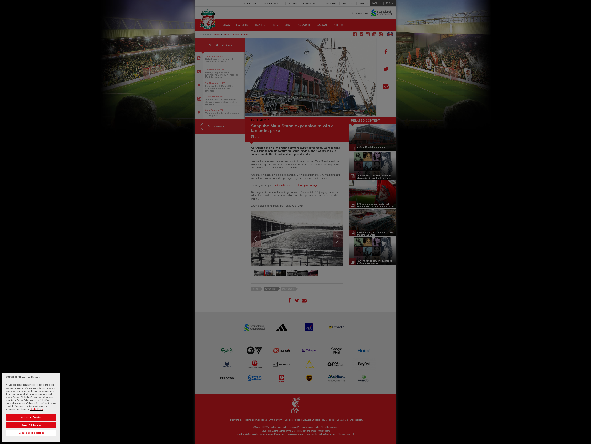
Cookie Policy (36, 409)
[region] (31, 407)
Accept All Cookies (31, 417)
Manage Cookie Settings (31, 433)
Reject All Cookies (31, 425)
